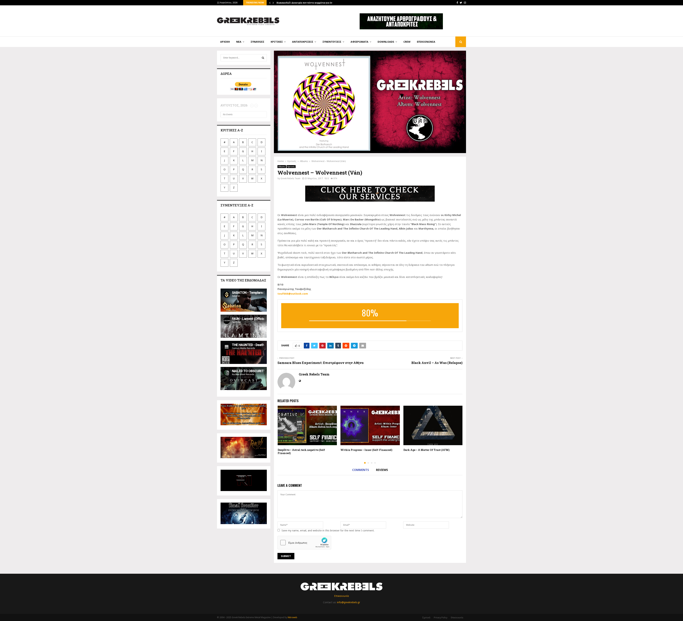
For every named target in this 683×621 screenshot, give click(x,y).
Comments (360, 470)
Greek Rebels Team (290, 178)
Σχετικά (426, 617)
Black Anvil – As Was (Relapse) (436, 363)
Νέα (238, 41)
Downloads (386, 41)
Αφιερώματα (359, 41)
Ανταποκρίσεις (302, 41)
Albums (281, 166)
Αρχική (225, 41)
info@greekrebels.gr (348, 602)
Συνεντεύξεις (331, 41)
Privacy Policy (440, 617)
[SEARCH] (263, 57)
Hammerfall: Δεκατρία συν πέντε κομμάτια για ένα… (305, 2)
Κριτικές (277, 41)
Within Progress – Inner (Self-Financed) (366, 450)
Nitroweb (292, 617)
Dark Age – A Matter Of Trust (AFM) (426, 450)
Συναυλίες (257, 41)
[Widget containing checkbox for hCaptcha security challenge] (304, 542)
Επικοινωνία (426, 41)
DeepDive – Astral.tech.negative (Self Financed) (301, 451)
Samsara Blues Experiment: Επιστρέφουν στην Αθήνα (320, 363)
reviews (382, 470)
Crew (407, 41)
